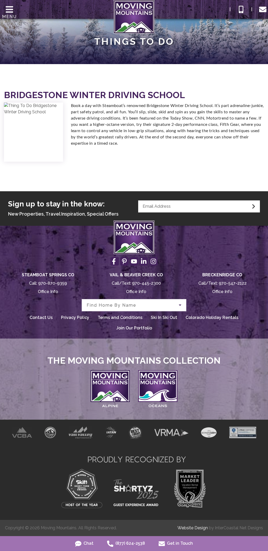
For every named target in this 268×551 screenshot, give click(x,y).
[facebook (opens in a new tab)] (114, 261)
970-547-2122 (233, 283)
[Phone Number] (241, 9)
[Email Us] (263, 9)
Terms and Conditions (120, 317)
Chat (87, 543)
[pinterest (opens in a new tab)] (124, 261)
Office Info (48, 291)
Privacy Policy (75, 317)
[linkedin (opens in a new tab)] (143, 261)
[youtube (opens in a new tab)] (134, 261)
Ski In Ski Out (164, 317)
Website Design (192, 527)
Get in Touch (179, 543)
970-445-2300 (146, 283)
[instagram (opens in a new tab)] (153, 261)
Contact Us (41, 317)
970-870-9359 (52, 283)
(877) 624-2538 (129, 543)
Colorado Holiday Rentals (212, 317)
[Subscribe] (253, 206)
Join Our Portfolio (134, 327)
